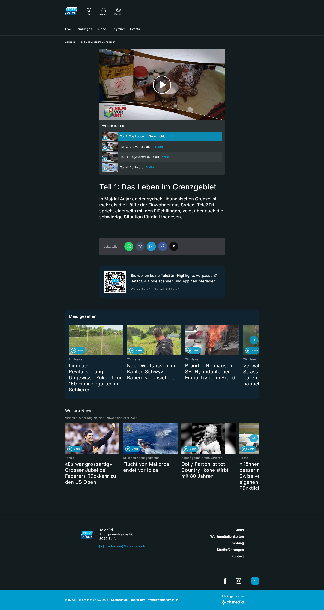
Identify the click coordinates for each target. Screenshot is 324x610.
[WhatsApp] (128, 246)
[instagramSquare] (238, 581)
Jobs (240, 530)
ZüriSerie (70, 41)
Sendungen (84, 29)
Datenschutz (119, 599)
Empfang (237, 543)
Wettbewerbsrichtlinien (163, 599)
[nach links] (70, 340)
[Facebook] (162, 246)
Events (135, 29)
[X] (173, 246)
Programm (117, 29)
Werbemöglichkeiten (227, 536)
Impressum (137, 599)
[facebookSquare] (225, 581)
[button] (140, 246)
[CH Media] (233, 601)
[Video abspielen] (162, 84)
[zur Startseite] (71, 11)
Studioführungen (230, 550)
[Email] (151, 246)
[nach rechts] (254, 340)
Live (68, 29)
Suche (101, 29)
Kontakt (237, 556)
